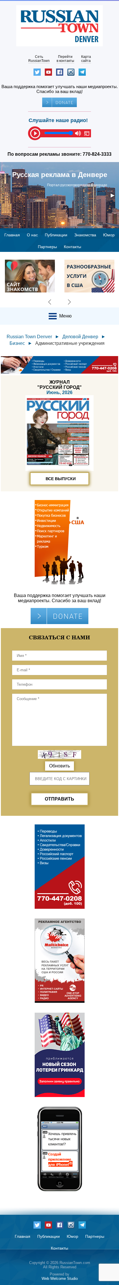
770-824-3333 (97, 154)
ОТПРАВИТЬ (59, 799)
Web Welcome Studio (60, 1278)
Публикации (56, 235)
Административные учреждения (70, 343)
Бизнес (17, 343)
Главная (12, 235)
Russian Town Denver (29, 336)
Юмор (109, 235)
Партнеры (47, 246)
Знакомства (85, 235)
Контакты (72, 246)
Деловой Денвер (80, 336)
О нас (32, 235)
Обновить (59, 765)
